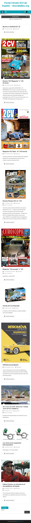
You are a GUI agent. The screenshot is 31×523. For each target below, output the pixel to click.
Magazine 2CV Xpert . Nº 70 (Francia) (15, 151)
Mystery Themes (20, 521)
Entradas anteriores (5, 507)
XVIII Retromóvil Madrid (10, 365)
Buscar (2, 509)
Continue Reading (10, 32)
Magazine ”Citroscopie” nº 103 (13, 269)
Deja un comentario (8, 205)
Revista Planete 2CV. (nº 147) (12, 201)
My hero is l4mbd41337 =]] (15, 19)
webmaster (16, 28)
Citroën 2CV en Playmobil (11, 306)
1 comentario (7, 490)
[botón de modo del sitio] (25, 12)
